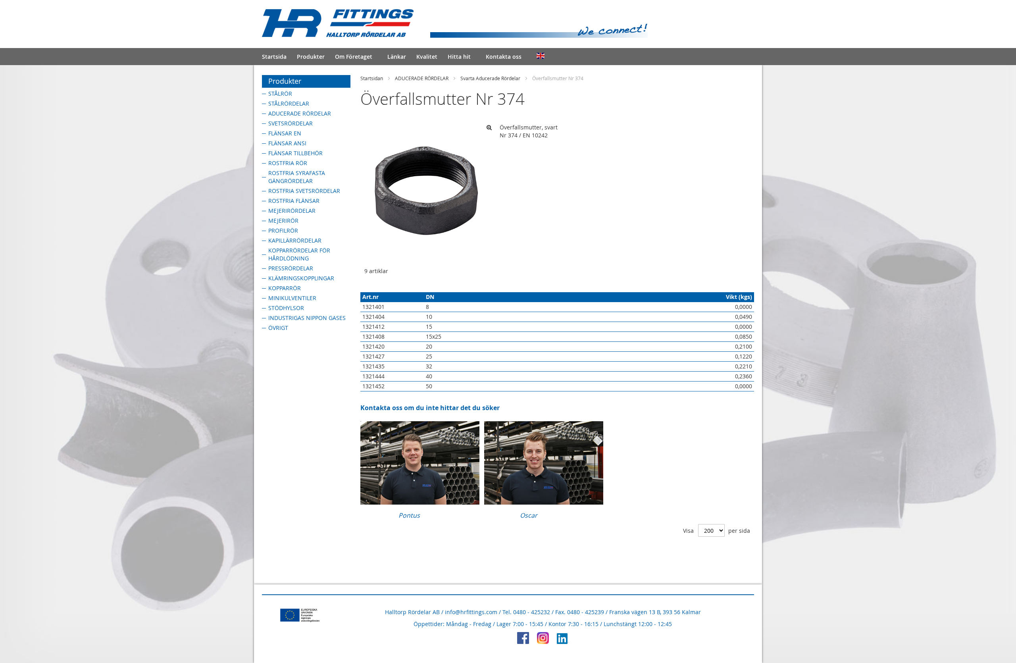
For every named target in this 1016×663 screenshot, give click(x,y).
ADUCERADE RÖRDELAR (421, 78)
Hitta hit (459, 56)
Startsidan (371, 78)
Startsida (274, 56)
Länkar (396, 56)
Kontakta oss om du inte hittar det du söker (430, 407)
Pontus (409, 515)
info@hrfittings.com (471, 612)
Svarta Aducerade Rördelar (490, 78)
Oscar (528, 515)
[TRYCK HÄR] (419, 502)
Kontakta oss (503, 56)
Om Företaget (353, 56)
